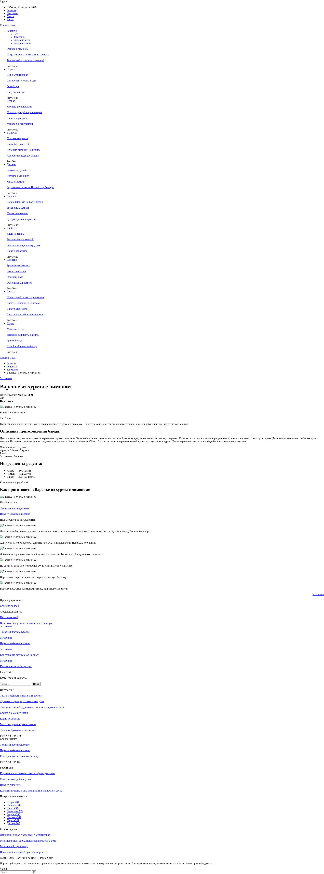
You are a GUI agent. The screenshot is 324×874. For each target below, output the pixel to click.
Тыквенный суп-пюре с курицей (25, 60)
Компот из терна (16, 271)
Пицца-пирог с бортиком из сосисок (28, 54)
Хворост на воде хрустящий (23, 155)
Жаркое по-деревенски (20, 123)
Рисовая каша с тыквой (20, 239)
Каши (10, 227)
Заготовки (19, 36)
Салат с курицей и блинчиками (25, 314)
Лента (10, 16)
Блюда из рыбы (22, 43)
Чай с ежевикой (9, 617)
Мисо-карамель (15, 181)
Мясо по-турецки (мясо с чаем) (18, 724)
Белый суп (13, 86)
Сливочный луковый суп (21, 80)
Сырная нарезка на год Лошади (25, 201)
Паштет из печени (17, 213)
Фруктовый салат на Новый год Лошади (30, 187)
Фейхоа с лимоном (17, 48)
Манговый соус (16, 329)
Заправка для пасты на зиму (23, 334)
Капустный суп (16, 92)
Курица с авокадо (10, 718)
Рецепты (12, 30)
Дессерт (11, 164)
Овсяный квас (15, 277)
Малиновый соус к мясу (14, 846)
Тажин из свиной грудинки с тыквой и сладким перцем (32, 707)
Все (16, 33)
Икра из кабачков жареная (15, 513)
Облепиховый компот (19, 282)
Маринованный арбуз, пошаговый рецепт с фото (28, 840)
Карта (10, 19)
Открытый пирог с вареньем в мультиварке (25, 834)
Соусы (10, 323)
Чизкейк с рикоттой (18, 144)
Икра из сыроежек (10, 784)
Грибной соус (14, 340)
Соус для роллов (9, 605)
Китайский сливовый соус (22, 346)
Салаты (11, 291)
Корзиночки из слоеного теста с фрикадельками (27, 773)
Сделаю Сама (8, 25)
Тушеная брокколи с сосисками (18, 730)
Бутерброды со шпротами (21, 219)
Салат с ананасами (17, 308)
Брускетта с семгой (18, 207)
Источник (318, 594)
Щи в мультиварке (17, 74)
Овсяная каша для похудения (23, 245)
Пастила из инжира (18, 175)
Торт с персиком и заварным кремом (21, 695)
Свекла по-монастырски (14, 712)
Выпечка (12, 132)
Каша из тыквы (15, 233)
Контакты (12, 13)
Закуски (11, 196)
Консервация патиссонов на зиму (19, 756)
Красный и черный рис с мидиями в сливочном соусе (31, 790)
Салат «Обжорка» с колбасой (23, 303)
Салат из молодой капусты (15, 779)
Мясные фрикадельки (19, 106)
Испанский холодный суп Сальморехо (22, 852)
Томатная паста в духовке (15, 508)
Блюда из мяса (22, 40)
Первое (11, 69)
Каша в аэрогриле (17, 118)
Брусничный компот (18, 265)
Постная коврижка (17, 138)
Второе (11, 100)
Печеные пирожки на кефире (23, 149)
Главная (11, 10)
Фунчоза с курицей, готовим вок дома (22, 701)
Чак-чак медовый (17, 170)
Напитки (12, 259)
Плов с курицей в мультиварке (24, 112)
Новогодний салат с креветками (25, 297)
